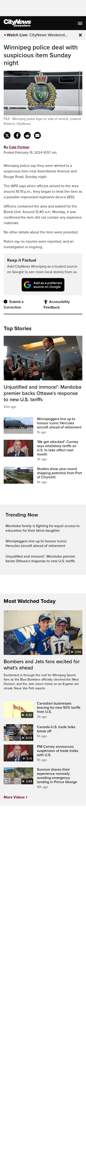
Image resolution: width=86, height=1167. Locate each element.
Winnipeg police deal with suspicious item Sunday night (41, 55)
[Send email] (37, 135)
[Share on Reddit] (27, 135)
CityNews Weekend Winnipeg (47, 35)
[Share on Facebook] (17, 135)
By (17, 147)
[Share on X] (7, 135)
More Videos (14, 797)
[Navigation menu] (80, 23)
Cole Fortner (19, 147)
